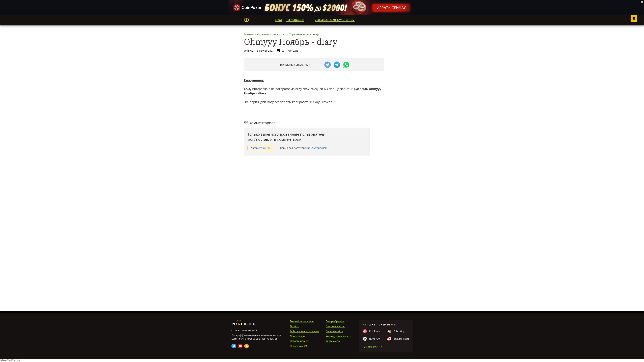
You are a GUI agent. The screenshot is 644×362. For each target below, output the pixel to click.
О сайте (294, 326)
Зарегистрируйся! (316, 147)
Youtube (240, 346)
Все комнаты (370, 346)
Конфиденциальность (338, 336)
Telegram (233, 346)
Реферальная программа (304, 331)
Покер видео (297, 336)
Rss (246, 346)
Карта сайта (333, 341)
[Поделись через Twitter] (327, 65)
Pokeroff (246, 20)
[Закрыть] (642, 2)
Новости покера (299, 341)
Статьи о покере (335, 326)
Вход (278, 20)
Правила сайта (334, 331)
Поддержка (296, 346)
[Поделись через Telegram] (337, 65)
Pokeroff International (302, 321)
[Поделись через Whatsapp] (346, 65)
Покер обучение (335, 321)
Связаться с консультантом (335, 20)
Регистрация (295, 20)
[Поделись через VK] (318, 65)
